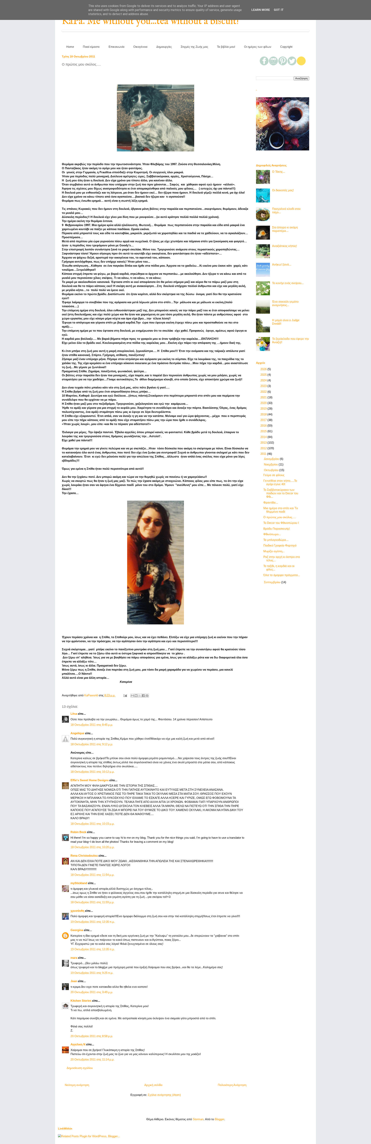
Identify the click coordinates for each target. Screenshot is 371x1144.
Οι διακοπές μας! (283, 190)
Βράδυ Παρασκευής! (276, 528)
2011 (263, 453)
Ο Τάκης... (278, 171)
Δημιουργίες (164, 46)
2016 (263, 425)
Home (70, 46)
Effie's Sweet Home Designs (90, 780)
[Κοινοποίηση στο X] (140, 695)
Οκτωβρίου (271, 470)
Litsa (74, 713)
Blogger (219, 1119)
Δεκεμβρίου (272, 458)
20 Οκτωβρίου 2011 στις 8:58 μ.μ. (92, 1036)
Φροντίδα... (270, 502)
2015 (263, 431)
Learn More (260, 10)
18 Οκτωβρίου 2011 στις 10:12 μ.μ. (93, 771)
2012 (263, 448)
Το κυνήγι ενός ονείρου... (288, 283)
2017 (263, 420)
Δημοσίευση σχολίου (80, 1068)
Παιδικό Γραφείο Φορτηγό (279, 545)
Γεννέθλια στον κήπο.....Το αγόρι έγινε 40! (280, 482)
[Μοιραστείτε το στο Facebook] (143, 695)
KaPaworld (91, 695)
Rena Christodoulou (84, 855)
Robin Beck (78, 832)
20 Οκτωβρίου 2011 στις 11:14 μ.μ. (92, 1059)
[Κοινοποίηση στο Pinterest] (147, 695)
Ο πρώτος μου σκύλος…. (279, 517)
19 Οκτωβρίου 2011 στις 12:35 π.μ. (93, 921)
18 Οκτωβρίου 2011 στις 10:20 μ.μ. (93, 847)
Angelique (77, 733)
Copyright (286, 46)
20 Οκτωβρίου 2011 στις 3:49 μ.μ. (92, 992)
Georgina (77, 930)
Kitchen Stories (81, 1000)
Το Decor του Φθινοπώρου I (281, 522)
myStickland (79, 883)
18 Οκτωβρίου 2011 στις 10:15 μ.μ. (93, 823)
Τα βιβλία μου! (226, 46)
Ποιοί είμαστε (91, 46)
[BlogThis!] (136, 695)
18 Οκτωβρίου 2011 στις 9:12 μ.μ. (92, 744)
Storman (198, 1119)
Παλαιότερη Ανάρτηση (232, 1085)
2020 (263, 403)
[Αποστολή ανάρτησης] (125, 695)
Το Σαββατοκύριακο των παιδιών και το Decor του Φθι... (280, 493)
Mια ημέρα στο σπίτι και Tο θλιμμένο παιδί (280, 509)
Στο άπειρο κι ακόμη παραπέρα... (285, 229)
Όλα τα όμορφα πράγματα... (281, 575)
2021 (263, 397)
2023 (263, 386)
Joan (74, 981)
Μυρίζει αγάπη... (274, 551)
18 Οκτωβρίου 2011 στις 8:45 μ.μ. (92, 724)
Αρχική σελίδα (153, 1085)
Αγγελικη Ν (78, 1044)
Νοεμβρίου (271, 464)
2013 (263, 442)
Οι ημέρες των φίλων (257, 46)
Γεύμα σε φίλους (273, 475)
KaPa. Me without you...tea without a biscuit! (150, 21)
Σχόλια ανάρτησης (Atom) (164, 1094)
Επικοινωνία (116, 46)
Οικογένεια (140, 46)
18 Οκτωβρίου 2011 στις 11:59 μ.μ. (92, 902)
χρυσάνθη (77, 910)
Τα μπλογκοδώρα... (275, 539)
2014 (263, 437)
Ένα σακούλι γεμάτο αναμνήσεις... (285, 303)
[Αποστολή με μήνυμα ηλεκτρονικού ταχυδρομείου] (132, 695)
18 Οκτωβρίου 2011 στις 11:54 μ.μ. (92, 874)
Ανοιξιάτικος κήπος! (284, 246)
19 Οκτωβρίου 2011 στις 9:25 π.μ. (92, 972)
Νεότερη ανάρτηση (77, 1085)
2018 (263, 414)
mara (74, 957)
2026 (263, 369)
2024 (263, 380)
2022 (263, 391)
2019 (263, 408)
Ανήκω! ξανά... (281, 264)
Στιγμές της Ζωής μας (194, 46)
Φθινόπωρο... (272, 534)
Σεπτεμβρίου (272, 582)
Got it (279, 10)
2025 (263, 374)
